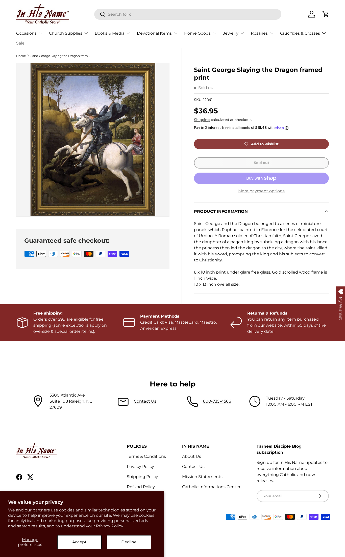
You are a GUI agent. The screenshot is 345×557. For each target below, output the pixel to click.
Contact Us (145, 401)
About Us (191, 456)
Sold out (261, 162)
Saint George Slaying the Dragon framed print (61, 56)
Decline (129, 542)
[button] (325, 14)
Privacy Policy (109, 526)
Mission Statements (202, 476)
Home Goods (197, 33)
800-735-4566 (217, 401)
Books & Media (110, 33)
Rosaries (259, 33)
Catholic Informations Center (211, 486)
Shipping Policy (142, 476)
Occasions (26, 33)
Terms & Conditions (146, 456)
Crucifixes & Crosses (300, 33)
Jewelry (230, 33)
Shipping (202, 119)
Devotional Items (154, 33)
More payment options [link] (261, 191)
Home (21, 56)
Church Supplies (65, 33)
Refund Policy (141, 486)
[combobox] (187, 14)
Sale (20, 43)
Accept (79, 542)
